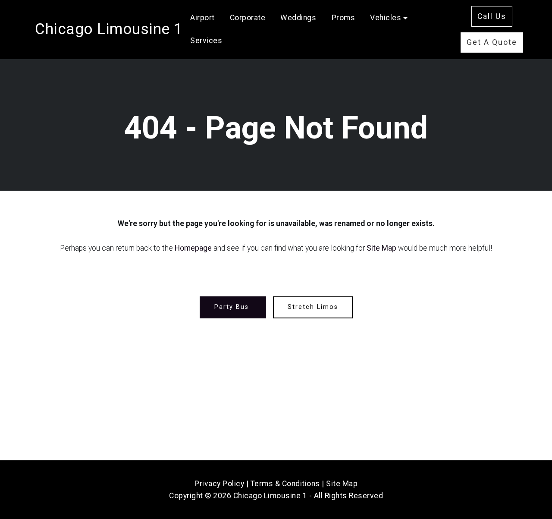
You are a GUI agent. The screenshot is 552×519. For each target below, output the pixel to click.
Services (206, 40)
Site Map (381, 248)
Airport (202, 17)
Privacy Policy (219, 483)
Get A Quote (492, 42)
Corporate (248, 17)
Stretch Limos (313, 307)
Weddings (298, 17)
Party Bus (232, 307)
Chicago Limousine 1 (109, 29)
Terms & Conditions (285, 483)
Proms (343, 17)
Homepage (193, 248)
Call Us (491, 16)
